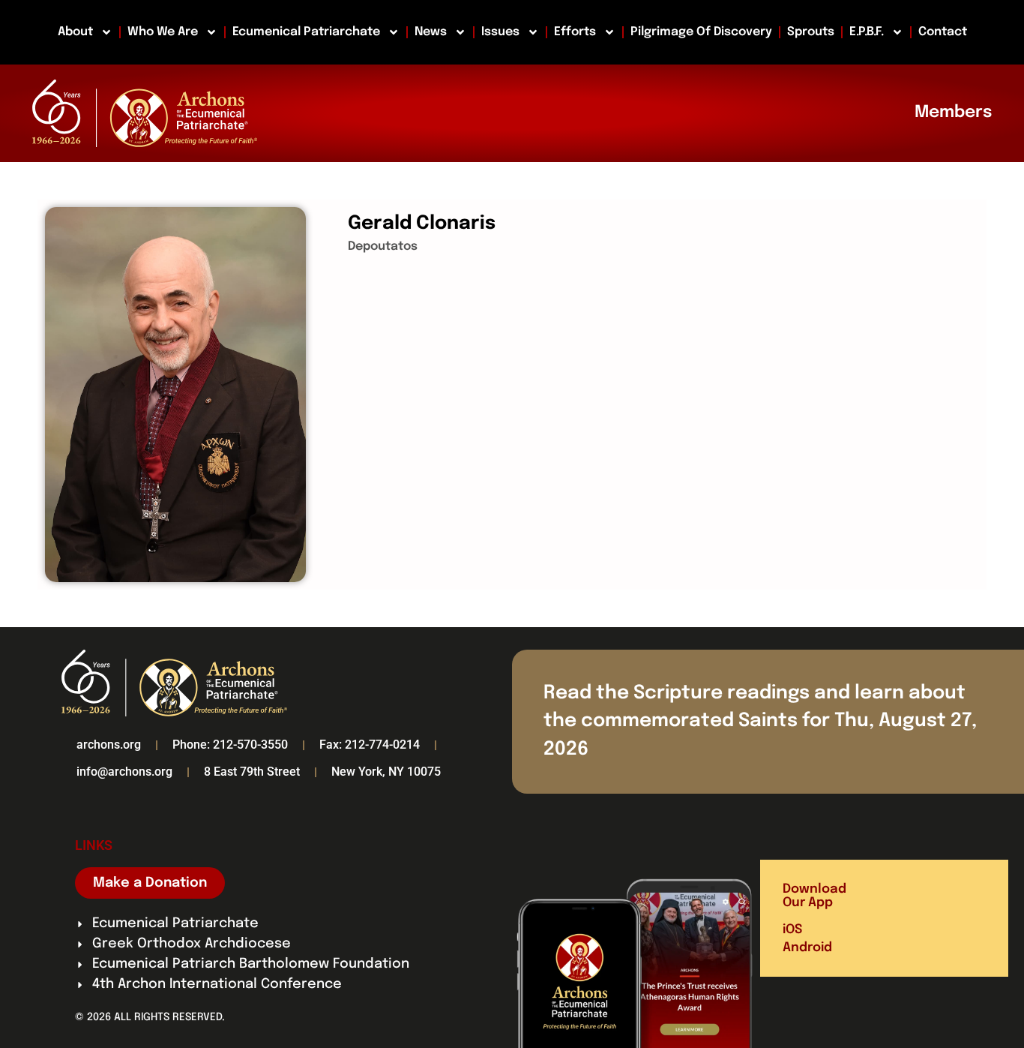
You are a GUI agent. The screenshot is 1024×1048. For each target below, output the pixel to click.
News (431, 32)
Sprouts (810, 32)
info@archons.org (124, 771)
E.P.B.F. (866, 32)
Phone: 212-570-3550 (230, 744)
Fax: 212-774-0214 (369, 744)
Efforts (575, 32)
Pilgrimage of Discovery (701, 32)
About (75, 32)
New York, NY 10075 (386, 771)
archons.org (108, 744)
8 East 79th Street (252, 771)
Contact (942, 32)
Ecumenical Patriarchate (306, 32)
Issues (500, 32)
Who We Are (162, 32)
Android (807, 947)
